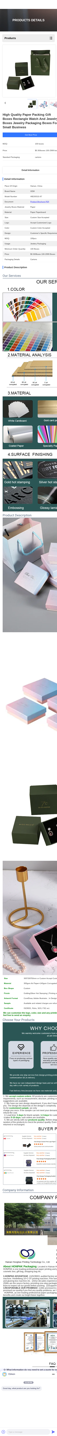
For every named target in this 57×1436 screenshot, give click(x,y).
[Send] (53, 1432)
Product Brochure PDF (39, 202)
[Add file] (3, 1432)
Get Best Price (31, 135)
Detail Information (30, 170)
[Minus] (53, 1374)
